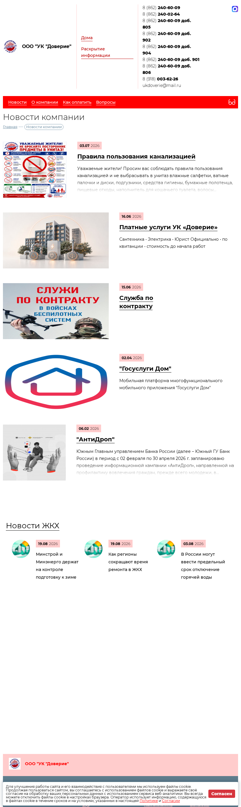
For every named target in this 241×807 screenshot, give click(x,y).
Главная (10, 127)
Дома (87, 37)
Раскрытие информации (95, 52)
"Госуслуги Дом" (145, 368)
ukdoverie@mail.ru (162, 85)
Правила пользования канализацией (136, 156)
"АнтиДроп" (95, 439)
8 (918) (160, 79)
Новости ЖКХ (32, 525)
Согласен (221, 793)
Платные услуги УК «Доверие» (168, 227)
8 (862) (161, 7)
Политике (149, 800)
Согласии (171, 800)
